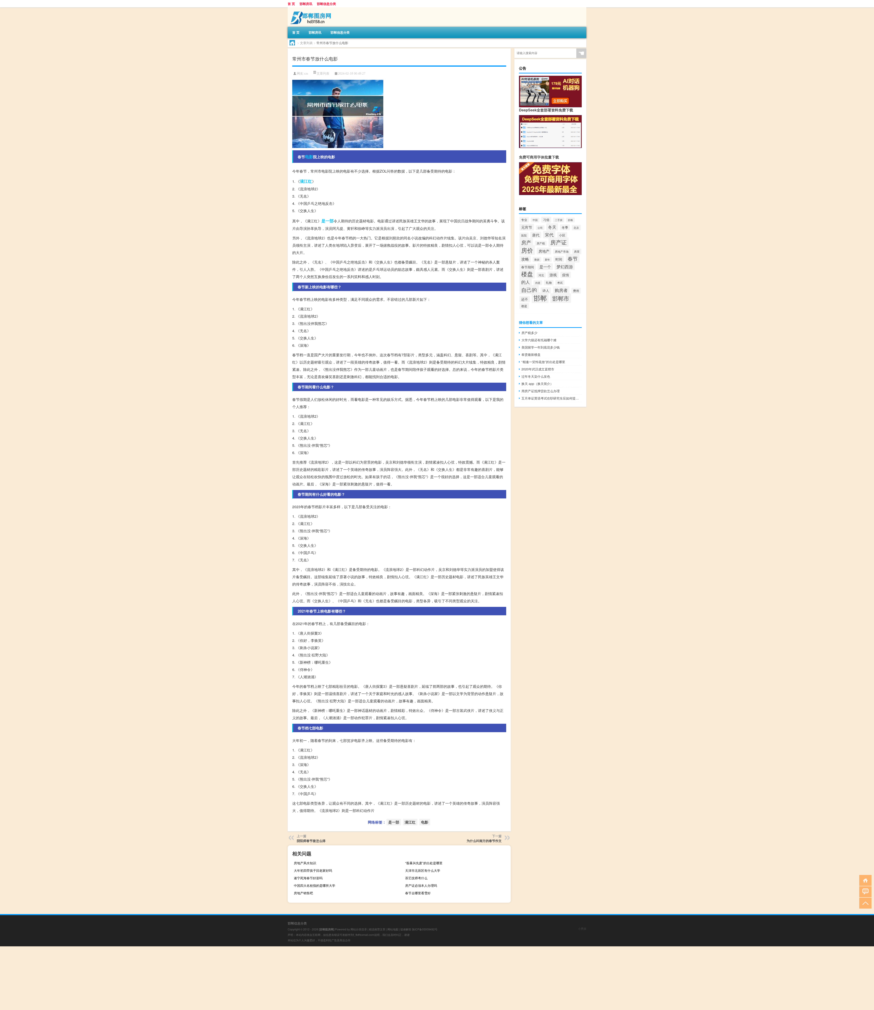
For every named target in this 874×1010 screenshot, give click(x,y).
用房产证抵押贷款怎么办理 (540, 391)
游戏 (553, 274)
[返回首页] (864, 880)
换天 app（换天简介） (537, 383)
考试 (560, 282)
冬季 (565, 227)
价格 (570, 220)
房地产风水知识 (305, 863)
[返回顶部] (864, 903)
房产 (526, 242)
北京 (576, 228)
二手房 (558, 220)
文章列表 (306, 42)
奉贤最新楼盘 (531, 354)
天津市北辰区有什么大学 (422, 870)
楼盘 (527, 273)
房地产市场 (562, 251)
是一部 (327, 221)
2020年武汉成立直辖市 (537, 369)
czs (306, 73)
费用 (576, 291)
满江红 (306, 181)
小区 (562, 235)
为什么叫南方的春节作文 (484, 840)
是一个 (545, 266)
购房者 (561, 290)
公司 (540, 227)
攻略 (525, 259)
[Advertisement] (136, 978)
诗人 (545, 290)
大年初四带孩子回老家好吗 (313, 870)
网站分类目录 (359, 929)
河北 (541, 275)
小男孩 (582, 928)
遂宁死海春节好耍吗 (308, 878)
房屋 (576, 251)
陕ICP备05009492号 (424, 929)
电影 (309, 157)
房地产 (544, 251)
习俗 (546, 219)
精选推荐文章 (377, 929)
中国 (535, 220)
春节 (573, 258)
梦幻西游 (564, 266)
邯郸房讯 (306, 3)
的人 (525, 282)
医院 (524, 235)
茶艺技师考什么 (416, 878)
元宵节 (526, 227)
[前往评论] (864, 891)
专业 (524, 220)
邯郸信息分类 (326, 3)
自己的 (529, 290)
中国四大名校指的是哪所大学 (314, 885)
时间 (558, 259)
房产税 (541, 243)
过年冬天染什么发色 (535, 376)
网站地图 (392, 929)
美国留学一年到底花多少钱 (540, 347)
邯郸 (540, 297)
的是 (537, 282)
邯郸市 (560, 298)
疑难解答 (405, 929)
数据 (536, 259)
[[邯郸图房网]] (311, 9)
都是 (524, 306)
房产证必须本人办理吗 (421, 885)
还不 (524, 299)
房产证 (558, 242)
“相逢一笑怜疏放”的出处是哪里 (543, 361)
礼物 (549, 283)
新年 (547, 259)
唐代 (535, 234)
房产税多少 (529, 332)
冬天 (552, 227)
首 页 (291, 3)
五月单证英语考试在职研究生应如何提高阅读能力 (551, 398)
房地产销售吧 (303, 893)
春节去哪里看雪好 (418, 893)
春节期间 (527, 267)
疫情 (565, 274)
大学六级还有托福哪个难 (538, 340)
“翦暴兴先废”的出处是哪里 (423, 863)
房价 (527, 250)
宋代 (549, 234)
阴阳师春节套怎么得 (311, 840)
